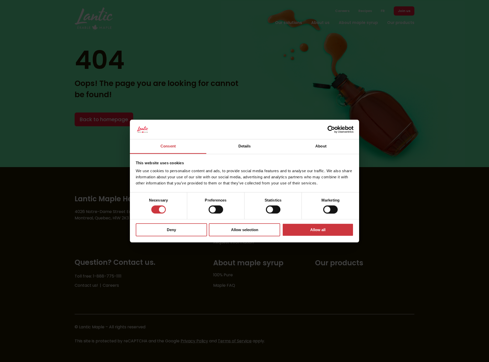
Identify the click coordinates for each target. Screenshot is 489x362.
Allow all (317, 230)
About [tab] (321, 146)
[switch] (216, 209)
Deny (171, 230)
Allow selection (244, 230)
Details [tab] (244, 146)
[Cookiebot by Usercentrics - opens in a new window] (331, 129)
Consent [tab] (168, 146)
